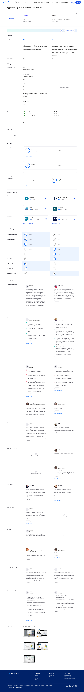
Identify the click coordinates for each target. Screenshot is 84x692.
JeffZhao (59, 423)
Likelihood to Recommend (12, 234)
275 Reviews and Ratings (27, 21)
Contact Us (37, 681)
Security (15, 685)
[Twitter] (73, 686)
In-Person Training (10, 263)
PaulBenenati (60, 403)
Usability (9, 244)
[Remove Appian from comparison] (47, 13)
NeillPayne (59, 318)
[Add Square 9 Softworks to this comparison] (74, 198)
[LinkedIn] (76, 686)
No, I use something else (69, 30)
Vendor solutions (44, 2)
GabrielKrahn (60, 485)
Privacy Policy (21, 685)
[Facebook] (70, 686)
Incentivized (28, 309)
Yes (61, 30)
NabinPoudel (31, 485)
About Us (36, 675)
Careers (36, 678)
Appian (25, 20)
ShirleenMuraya (60, 285)
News (36, 679)
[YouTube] (67, 686)
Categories (36, 2)
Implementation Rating (11, 273)
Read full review (29, 312)
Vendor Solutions (67, 675)
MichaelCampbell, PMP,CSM (33, 403)
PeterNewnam (31, 548)
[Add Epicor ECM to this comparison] (74, 208)
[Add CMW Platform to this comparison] (46, 198)
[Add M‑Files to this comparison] (74, 219)
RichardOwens (31, 318)
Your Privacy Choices (29, 685)
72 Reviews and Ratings (55, 21)
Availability (9, 249)
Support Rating (10, 258)
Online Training (10, 268)
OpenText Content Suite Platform (61, 20)
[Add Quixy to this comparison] (46, 208)
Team (36, 676)
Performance (9, 254)
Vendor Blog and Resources (69, 678)
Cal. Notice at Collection (39, 685)
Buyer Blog (51, 676)
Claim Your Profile (67, 676)
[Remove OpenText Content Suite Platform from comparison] (76, 13)
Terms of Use (9, 685)
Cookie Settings (49, 685)
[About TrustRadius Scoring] (24, 39)
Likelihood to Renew (11, 239)
